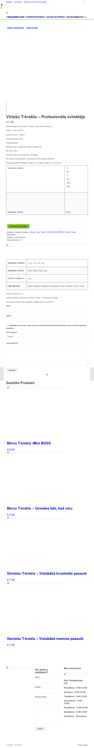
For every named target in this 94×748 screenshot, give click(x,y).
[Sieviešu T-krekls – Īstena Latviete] (92, 374)
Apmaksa (18, 2)
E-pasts (38, 687)
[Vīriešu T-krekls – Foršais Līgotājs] (2, 374)
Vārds (8, 306)
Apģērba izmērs (16, 168)
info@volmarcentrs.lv (71, 1)
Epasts (9, 316)
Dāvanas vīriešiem (21, 232)
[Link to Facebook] (82, 2)
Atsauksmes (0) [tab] (14, 239)
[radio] (68, 168)
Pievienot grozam (18, 226)
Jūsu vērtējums (12, 332)
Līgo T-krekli (41, 232)
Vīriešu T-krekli (70, 232)
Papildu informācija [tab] (16, 237)
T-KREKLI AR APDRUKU (55, 232)
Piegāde (9, 2)
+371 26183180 (54, 1)
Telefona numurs (41, 697)
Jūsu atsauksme (12, 343)
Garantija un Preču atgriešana (35, 2)
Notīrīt (68, 212)
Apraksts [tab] (11, 234)
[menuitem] (9, 2)
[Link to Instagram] (86, 2)
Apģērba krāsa (15, 212)
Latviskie (32, 232)
